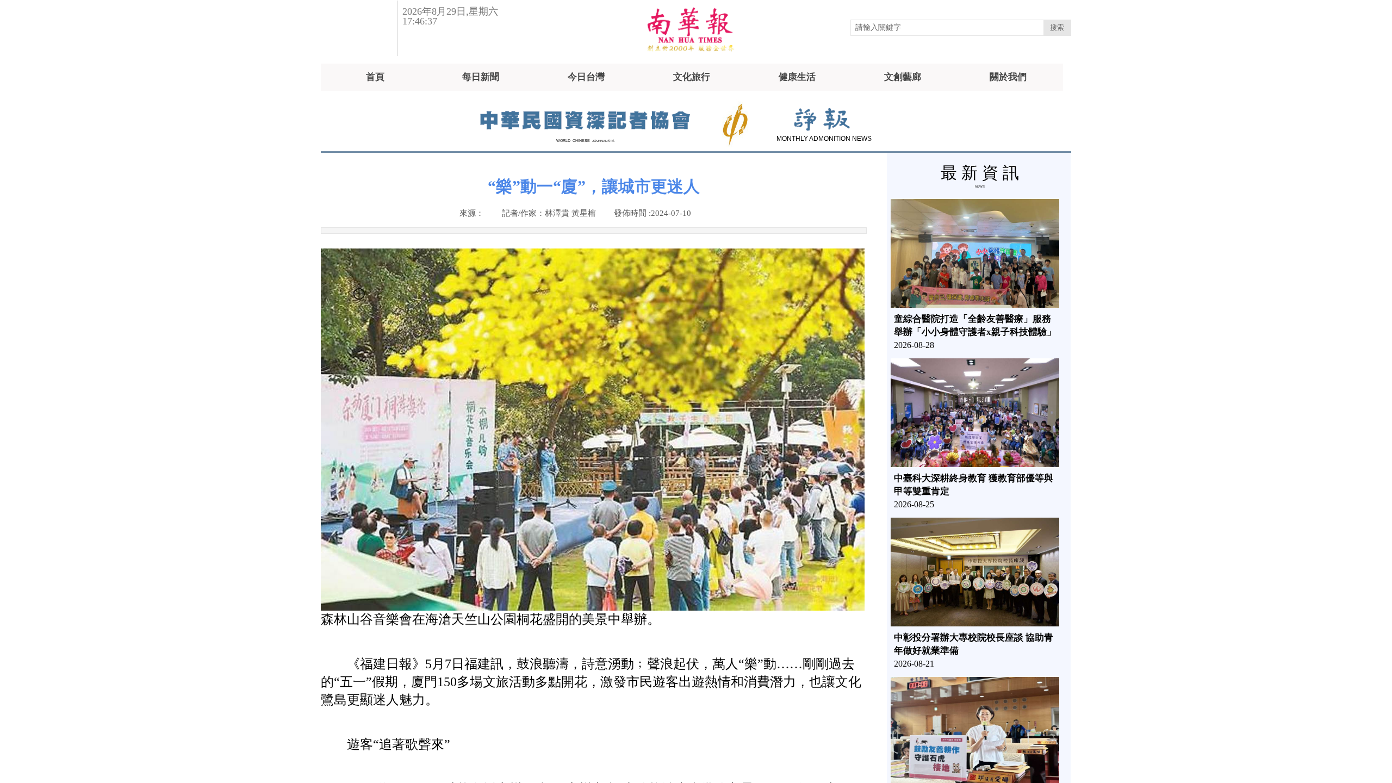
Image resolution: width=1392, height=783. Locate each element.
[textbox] (947, 28)
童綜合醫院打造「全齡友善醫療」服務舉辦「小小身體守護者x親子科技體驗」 (975, 325)
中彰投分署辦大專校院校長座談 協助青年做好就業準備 (973, 644)
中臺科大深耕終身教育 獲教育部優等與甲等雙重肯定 (973, 484)
